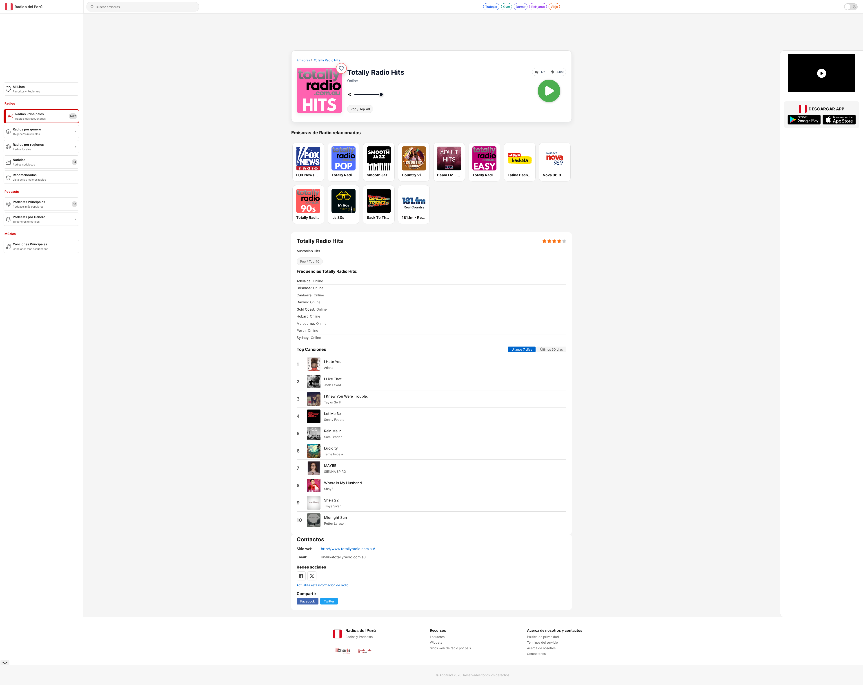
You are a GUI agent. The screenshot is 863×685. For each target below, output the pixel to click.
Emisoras (303, 60)
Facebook (307, 601)
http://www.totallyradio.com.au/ (348, 548)
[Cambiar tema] (851, 6)
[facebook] (301, 575)
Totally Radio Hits (327, 60)
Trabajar (491, 7)
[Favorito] (341, 68)
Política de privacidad (543, 637)
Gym (506, 7)
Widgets (436, 642)
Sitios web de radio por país (450, 648)
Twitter (329, 601)
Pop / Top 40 (360, 109)
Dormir (520, 7)
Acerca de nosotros (541, 648)
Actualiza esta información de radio (322, 585)
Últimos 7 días (522, 349)
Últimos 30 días (551, 349)
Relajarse (538, 7)
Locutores (437, 637)
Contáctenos (536, 654)
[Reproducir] (549, 91)
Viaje (554, 7)
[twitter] (311, 575)
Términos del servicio (542, 642)
